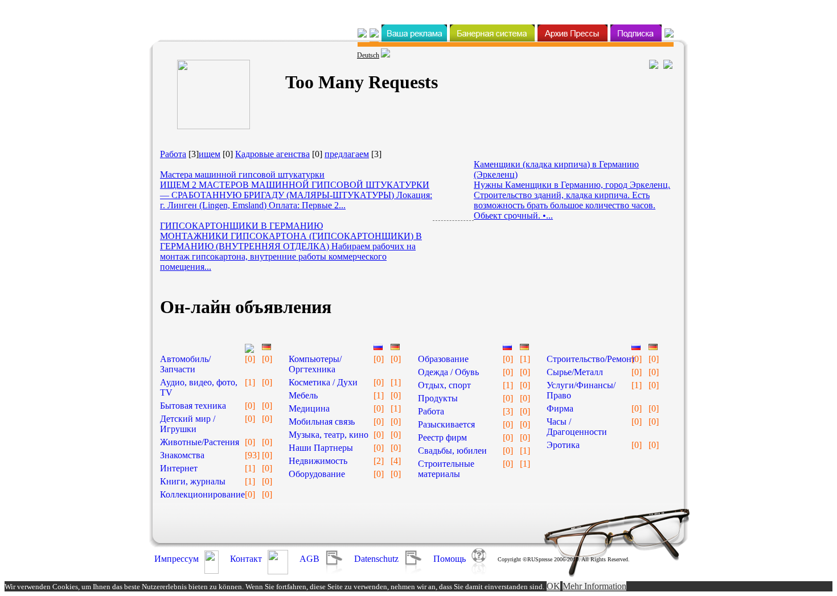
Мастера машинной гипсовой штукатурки (242, 174)
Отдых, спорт (444, 385)
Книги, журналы (192, 481)
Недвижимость (318, 461)
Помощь (449, 559)
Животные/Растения (199, 442)
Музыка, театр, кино (328, 434)
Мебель (303, 395)
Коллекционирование (202, 494)
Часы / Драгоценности (577, 427)
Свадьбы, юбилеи (452, 450)
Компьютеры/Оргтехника (315, 364)
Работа (173, 154)
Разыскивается (446, 424)
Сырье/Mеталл (575, 372)
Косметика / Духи (323, 382)
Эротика (563, 445)
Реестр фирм (442, 437)
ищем (209, 154)
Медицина (309, 408)
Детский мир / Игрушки (187, 424)
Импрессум (176, 559)
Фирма (560, 408)
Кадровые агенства (272, 154)
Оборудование (317, 474)
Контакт (246, 559)
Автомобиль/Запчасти (185, 364)
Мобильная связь (322, 421)
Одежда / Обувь (448, 372)
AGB (309, 559)
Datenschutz (376, 559)
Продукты (438, 398)
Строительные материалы (446, 469)
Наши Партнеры (321, 448)
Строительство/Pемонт (591, 359)
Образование (443, 359)
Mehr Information (594, 586)
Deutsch (368, 55)
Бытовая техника (193, 405)
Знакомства (182, 455)
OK (553, 586)
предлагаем (347, 154)
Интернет (179, 468)
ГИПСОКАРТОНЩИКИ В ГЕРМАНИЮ (241, 226)
